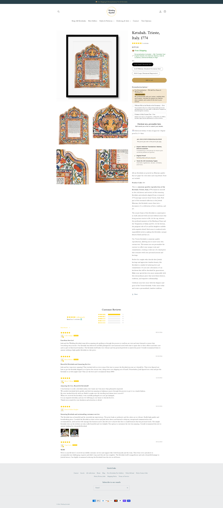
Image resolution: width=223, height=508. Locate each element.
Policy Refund (130, 473)
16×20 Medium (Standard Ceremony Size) (147, 69)
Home (99, 473)
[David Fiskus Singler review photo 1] (65, 433)
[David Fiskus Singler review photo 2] (74, 433)
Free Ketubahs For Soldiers (115, 473)
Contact (76, 473)
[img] (65, 333)
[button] (58, 11)
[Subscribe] (127, 487)
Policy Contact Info (142, 473)
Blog (103, 473)
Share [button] (136, 294)
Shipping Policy (112, 476)
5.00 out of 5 (80, 317)
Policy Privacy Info (99, 476)
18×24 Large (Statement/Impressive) (146, 73)
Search (82, 473)
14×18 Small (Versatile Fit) (142, 64)
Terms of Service (124, 476)
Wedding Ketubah (65, 504)
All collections (90, 473)
